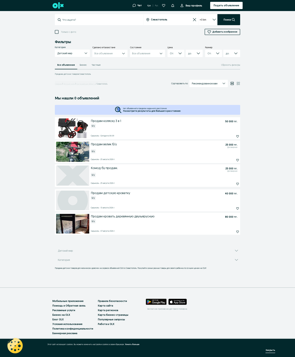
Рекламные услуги (63, 310)
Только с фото (68, 32)
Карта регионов (108, 310)
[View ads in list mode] (232, 83)
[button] (173, 5)
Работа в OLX (106, 324)
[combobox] (101, 19)
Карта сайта (105, 305)
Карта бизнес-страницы (113, 314)
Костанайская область (85, 84)
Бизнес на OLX (61, 314)
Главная (58, 84)
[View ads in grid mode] (238, 83)
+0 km (203, 19)
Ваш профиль (194, 5)
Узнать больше (132, 344)
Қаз (149, 5)
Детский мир (69, 84)
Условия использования (67, 324)
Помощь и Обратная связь (69, 305)
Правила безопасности (112, 301)
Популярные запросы (111, 319)
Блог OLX (58, 319)
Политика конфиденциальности (72, 328)
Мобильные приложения (67, 301)
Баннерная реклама (64, 333)
